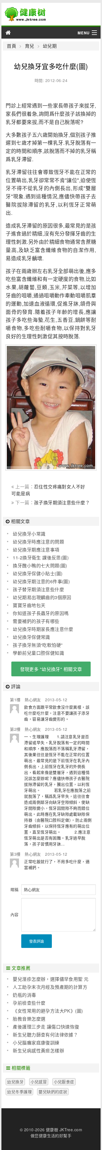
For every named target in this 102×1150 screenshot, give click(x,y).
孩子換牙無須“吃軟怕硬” (37, 645)
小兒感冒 (39, 1081)
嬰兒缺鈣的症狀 (53, 1091)
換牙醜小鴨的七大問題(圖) (40, 565)
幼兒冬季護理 (19, 1091)
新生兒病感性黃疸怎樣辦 (38, 1050)
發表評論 (36, 941)
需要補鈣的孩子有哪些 (36, 621)
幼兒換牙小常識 (29, 533)
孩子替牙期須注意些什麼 (38, 589)
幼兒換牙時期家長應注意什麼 (43, 629)
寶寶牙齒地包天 (29, 605)
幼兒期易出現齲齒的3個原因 (42, 597)
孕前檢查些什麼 (29, 1003)
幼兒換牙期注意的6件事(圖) (41, 581)
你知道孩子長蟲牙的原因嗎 (41, 613)
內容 (14, 914)
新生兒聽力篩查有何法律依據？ (45, 1034)
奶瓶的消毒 (24, 995)
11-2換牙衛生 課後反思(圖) (41, 557)
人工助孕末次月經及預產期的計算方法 (47, 987)
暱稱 (14, 889)
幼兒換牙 (15, 1081)
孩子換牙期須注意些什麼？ (62, 502)
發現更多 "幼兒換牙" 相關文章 (51, 669)
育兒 (29, 46)
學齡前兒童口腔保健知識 (38, 653)
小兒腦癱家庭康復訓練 (36, 1042)
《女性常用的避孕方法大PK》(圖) (48, 1011)
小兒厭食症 (64, 1081)
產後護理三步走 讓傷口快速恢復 (46, 1026)
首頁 (11, 46)
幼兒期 (50, 46)
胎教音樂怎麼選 (29, 1018)
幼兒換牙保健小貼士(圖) (37, 573)
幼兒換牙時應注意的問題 (38, 541)
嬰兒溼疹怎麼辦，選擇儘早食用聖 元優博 (47, 979)
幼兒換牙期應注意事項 (36, 549)
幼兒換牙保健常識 (31, 637)
